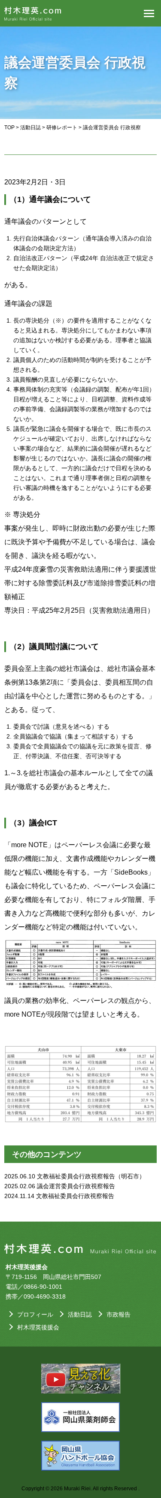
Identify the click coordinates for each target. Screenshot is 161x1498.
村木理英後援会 (38, 1327)
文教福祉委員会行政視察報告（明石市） (91, 1176)
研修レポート (61, 128)
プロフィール (35, 1314)
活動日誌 (30, 128)
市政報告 (118, 1314)
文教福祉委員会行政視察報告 (75, 1195)
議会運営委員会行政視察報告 (76, 1186)
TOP (9, 128)
